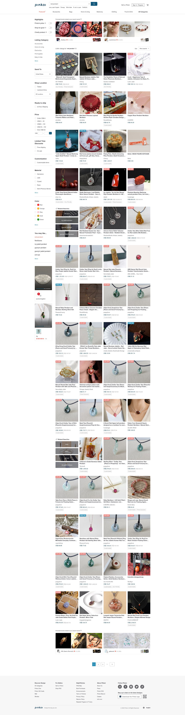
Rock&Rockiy (108, 120)
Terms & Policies (81, 693)
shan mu (58, 197)
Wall (36, 693)
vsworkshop (59, 543)
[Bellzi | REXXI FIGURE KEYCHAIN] (139, 141)
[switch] (43, 23)
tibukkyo (130, 581)
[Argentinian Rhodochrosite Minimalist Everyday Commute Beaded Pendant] (67, 525)
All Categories (38, 685)
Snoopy (63, 7)
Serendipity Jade (109, 274)
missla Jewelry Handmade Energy (114, 351)
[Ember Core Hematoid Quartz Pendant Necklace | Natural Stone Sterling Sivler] (139, 410)
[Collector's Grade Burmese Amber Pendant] (91, 448)
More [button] (36, 61)
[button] (50, 133)
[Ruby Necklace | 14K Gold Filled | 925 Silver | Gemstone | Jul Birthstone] (115, 487)
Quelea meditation (109, 81)
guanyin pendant (40, 248)
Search (94, 4)
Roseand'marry (60, 312)
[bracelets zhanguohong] (139, 564)
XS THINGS (59, 81)
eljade (105, 197)
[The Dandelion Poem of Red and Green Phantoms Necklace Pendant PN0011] (115, 64)
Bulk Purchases (80, 688)
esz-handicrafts (108, 581)
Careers (99, 696)
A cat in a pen (77, 7)
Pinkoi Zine (38, 688)
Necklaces (38, 240)
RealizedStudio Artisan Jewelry (89, 197)
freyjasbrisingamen (85, 620)
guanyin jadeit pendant (42, 251)
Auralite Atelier (132, 428)
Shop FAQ (58, 688)
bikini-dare (69, 7)
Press (98, 688)
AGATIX (106, 620)
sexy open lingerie (54, 7)
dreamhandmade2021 (86, 235)
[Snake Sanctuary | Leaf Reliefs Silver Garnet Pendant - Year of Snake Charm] (91, 179)
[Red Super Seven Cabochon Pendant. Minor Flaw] (91, 602)
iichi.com (99, 699)
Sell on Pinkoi (125, 5)
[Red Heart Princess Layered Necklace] (91, 102)
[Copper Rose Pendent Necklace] (139, 102)
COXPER (130, 120)
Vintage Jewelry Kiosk (86, 389)
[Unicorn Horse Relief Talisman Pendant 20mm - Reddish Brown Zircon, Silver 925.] (115, 218)
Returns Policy (80, 699)
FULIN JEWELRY (133, 620)
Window (37, 696)
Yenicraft (82, 466)
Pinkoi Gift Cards (39, 691)
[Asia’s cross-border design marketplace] (40, 5)
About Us (99, 685)
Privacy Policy (80, 696)
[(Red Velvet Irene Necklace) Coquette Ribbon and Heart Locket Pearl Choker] (67, 102)
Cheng (82, 81)
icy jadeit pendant (41, 244)
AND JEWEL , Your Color (135, 274)
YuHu (57, 158)
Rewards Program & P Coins (84, 702)
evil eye (37, 255)
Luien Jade (131, 81)
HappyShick (83, 158)
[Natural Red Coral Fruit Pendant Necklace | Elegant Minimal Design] (139, 602)
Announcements (80, 691)
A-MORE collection (109, 505)
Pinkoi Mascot (101, 693)
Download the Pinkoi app (131, 697)
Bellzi (129, 158)
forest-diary (131, 505)
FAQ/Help (79, 685)
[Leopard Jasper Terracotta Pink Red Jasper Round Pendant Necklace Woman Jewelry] (115, 602)
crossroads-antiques (134, 351)
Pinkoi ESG (100, 691)
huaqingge (131, 197)
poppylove (131, 235)
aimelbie (58, 120)
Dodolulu (84, 7)
